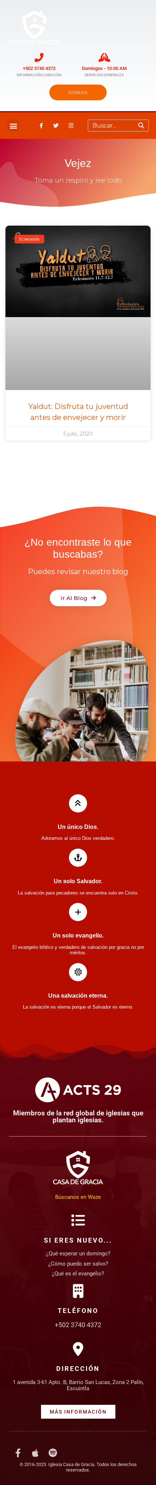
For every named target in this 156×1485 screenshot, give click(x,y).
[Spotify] (52, 1453)
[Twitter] (55, 125)
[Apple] (35, 1453)
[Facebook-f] (41, 125)
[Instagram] (70, 125)
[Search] (141, 125)
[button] (13, 126)
